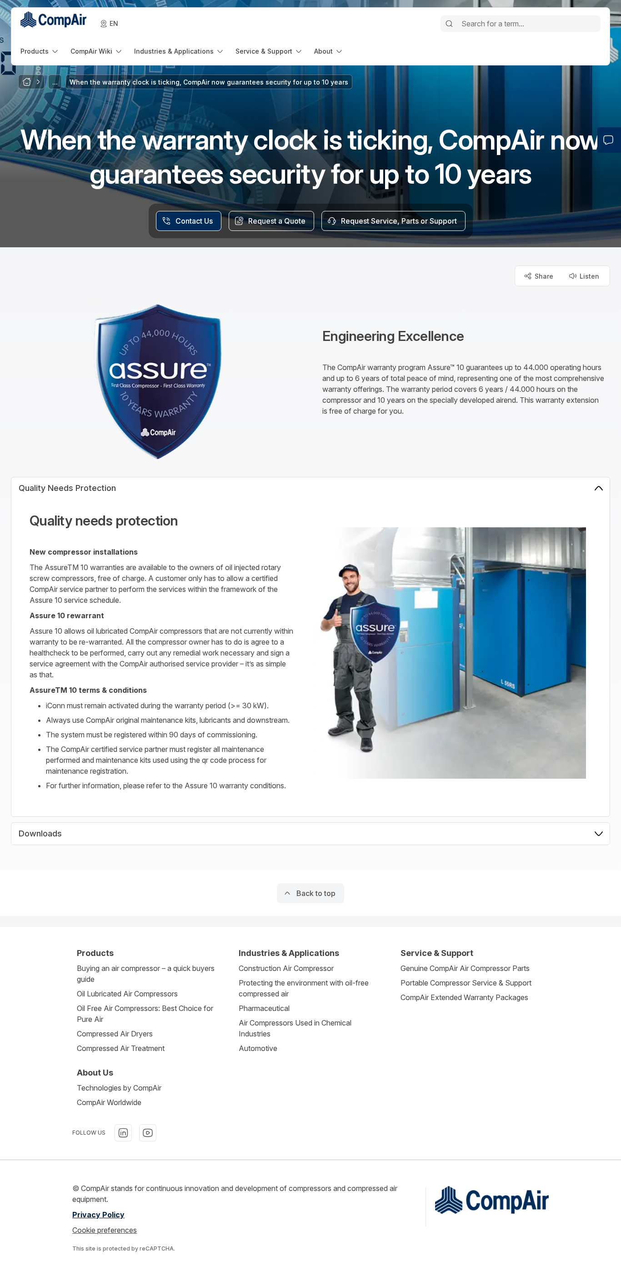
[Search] (449, 23)
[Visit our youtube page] (147, 1132)
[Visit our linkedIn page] (123, 1132)
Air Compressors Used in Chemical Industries (295, 1028)
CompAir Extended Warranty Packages (464, 997)
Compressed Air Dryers (115, 1033)
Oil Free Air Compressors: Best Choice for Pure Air (145, 1014)
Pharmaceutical (264, 1008)
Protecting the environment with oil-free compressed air (304, 988)
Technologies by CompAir (119, 1087)
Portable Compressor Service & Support (466, 982)
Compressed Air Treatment (121, 1048)
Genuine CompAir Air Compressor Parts (465, 968)
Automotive (258, 1048)
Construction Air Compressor (286, 968)
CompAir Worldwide (109, 1102)
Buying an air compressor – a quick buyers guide (146, 974)
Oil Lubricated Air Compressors (127, 993)
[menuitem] (40, 51)
